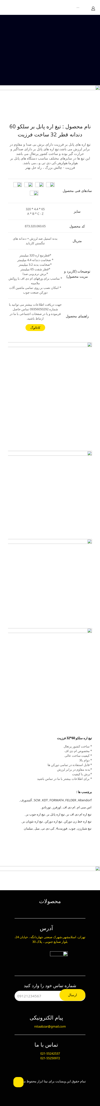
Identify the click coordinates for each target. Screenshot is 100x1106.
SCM (37, 800)
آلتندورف (26, 800)
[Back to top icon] (18, 1082)
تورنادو (46, 807)
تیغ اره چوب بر (35, 814)
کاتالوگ (35, 327)
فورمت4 (61, 828)
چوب (72, 828)
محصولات (50, 901)
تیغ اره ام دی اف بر (79, 814)
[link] (50, 384)
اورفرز (57, 807)
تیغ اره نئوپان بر (32, 821)
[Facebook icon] (58, 1088)
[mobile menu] (9, 7)
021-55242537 (50, 1053)
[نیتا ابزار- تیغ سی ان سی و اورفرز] (75, 7)
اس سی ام (84, 807)
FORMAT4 (57, 800)
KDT (45, 800)
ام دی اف (69, 807)
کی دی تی (47, 828)
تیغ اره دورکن (53, 821)
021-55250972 (50, 1058)
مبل (37, 828)
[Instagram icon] (32, 1088)
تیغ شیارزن (84, 828)
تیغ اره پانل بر (56, 814)
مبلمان (28, 828)
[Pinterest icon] (41, 1088)
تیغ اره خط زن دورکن (78, 821)
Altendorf (85, 800)
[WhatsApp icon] (67, 1088)
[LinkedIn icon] (49, 1088)
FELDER (70, 800)
